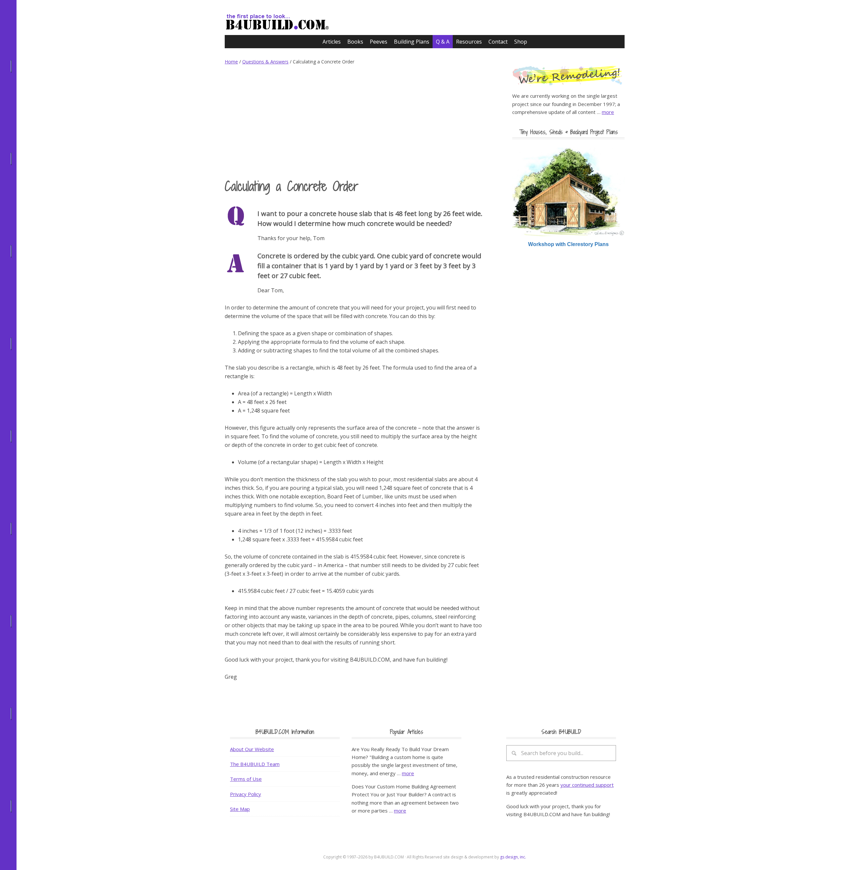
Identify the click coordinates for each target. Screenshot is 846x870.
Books (355, 41)
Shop (520, 41)
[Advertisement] (353, 121)
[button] (568, 192)
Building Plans (411, 41)
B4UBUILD (287, 18)
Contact (498, 41)
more (608, 112)
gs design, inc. (513, 857)
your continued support (587, 784)
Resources (469, 41)
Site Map (240, 809)
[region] (568, 197)
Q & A (442, 41)
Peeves (378, 41)
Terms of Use (246, 779)
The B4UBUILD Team (255, 764)
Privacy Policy (245, 794)
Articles (332, 41)
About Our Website (252, 749)
